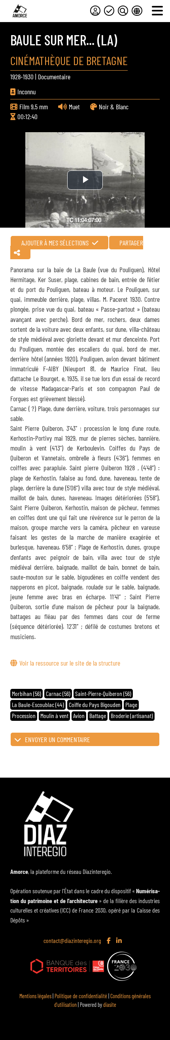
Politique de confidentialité (81, 996)
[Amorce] (19, 11)
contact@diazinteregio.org (72, 940)
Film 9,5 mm (33, 106)
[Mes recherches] (123, 11)
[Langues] (137, 11)
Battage (97, 715)
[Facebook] (109, 941)
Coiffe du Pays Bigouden (95, 704)
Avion (79, 715)
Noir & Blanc (113, 106)
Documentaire (54, 76)
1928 (15, 76)
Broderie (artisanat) (132, 715)
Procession (24, 715)
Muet (74, 106)
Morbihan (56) (26, 693)
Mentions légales (35, 996)
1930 (28, 76)
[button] (85, 739)
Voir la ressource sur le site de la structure (69, 662)
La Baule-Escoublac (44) (38, 704)
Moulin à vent (54, 715)
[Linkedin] (119, 941)
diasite (109, 1004)
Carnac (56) (58, 693)
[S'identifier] (95, 11)
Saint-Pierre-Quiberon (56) (103, 693)
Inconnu (26, 91)
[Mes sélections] (109, 11)
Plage (131, 704)
